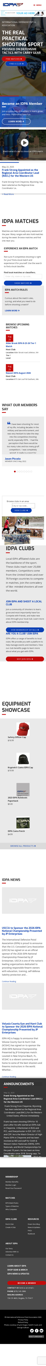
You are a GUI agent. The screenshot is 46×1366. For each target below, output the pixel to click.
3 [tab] (19, 471)
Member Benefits (12, 1182)
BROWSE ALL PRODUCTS (22, 846)
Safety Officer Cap (17, 737)
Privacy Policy (23, 1320)
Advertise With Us (12, 1252)
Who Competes (11, 1209)
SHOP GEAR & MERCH (17, 1269)
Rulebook (31, 1234)
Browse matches (25, 237)
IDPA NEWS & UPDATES (18, 1273)
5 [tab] (24, 471)
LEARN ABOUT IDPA (16, 1265)
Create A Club (11, 1227)
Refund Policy (23, 1322)
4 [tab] (22, 471)
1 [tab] (15, 471)
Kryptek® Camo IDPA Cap (20, 767)
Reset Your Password (13, 1188)
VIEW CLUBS (20, 510)
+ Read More (8, 194)
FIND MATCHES (13, 59)
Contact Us (9, 1255)
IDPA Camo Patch (16, 831)
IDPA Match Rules (12, 1203)
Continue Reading (9, 981)
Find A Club (10, 1224)
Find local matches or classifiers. (20, 272)
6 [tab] (26, 471)
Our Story (9, 1248)
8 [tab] (31, 471)
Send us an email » (26, 1288)
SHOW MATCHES (22, 283)
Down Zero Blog (34, 1224)
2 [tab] (17, 471)
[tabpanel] (23, 441)
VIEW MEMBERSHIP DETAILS (24, 630)
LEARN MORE (15, 121)
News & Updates (34, 1227)
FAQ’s (30, 1230)
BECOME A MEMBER (27, 1283)
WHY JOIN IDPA (24, 659)
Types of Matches (12, 1206)
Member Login (11, 1185)
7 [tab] (29, 471)
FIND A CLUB (15, 64)
